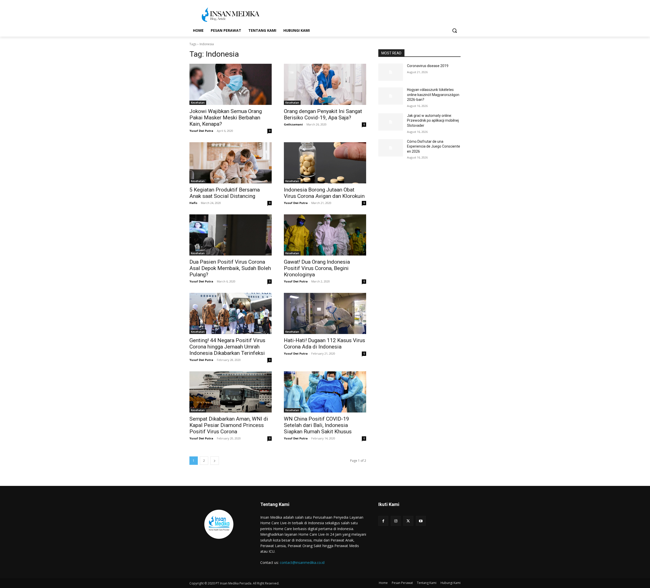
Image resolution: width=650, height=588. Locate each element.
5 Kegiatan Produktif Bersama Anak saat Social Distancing (224, 193)
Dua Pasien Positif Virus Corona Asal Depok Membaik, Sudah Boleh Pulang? (230, 268)
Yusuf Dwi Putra (201, 131)
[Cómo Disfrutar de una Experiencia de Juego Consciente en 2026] (390, 147)
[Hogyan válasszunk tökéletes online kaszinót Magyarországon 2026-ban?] (390, 96)
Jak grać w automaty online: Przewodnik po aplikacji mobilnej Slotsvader (433, 121)
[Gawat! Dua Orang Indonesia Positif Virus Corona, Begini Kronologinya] (325, 235)
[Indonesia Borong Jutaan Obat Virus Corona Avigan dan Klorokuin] (325, 162)
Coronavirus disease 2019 (427, 66)
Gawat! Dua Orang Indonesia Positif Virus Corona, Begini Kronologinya (317, 268)
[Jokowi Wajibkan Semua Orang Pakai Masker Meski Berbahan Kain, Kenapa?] (230, 84)
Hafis (193, 203)
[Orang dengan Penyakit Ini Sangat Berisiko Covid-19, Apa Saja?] (325, 84)
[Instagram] (396, 521)
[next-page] (214, 460)
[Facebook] (383, 521)
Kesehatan (198, 102)
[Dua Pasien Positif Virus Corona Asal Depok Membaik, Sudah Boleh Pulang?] (230, 235)
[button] (454, 30)
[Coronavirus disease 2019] (390, 72)
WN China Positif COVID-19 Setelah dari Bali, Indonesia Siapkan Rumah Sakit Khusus (318, 425)
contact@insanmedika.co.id (302, 562)
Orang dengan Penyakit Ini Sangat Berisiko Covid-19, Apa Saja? (323, 114)
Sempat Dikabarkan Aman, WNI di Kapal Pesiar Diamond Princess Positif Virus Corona (228, 425)
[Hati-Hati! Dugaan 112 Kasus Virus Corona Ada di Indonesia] (325, 313)
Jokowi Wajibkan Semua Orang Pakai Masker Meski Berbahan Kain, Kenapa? (225, 117)
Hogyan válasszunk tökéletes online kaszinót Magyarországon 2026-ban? (433, 95)
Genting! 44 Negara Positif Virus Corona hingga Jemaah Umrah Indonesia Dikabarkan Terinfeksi (227, 346)
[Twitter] (408, 521)
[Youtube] (421, 521)
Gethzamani (293, 124)
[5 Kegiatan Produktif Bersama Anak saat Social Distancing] (230, 162)
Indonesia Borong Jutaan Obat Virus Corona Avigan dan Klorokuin (324, 193)
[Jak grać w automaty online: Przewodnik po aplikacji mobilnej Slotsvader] (390, 122)
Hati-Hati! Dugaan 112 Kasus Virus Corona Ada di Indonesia (324, 343)
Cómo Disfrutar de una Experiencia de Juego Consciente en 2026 (433, 146)
